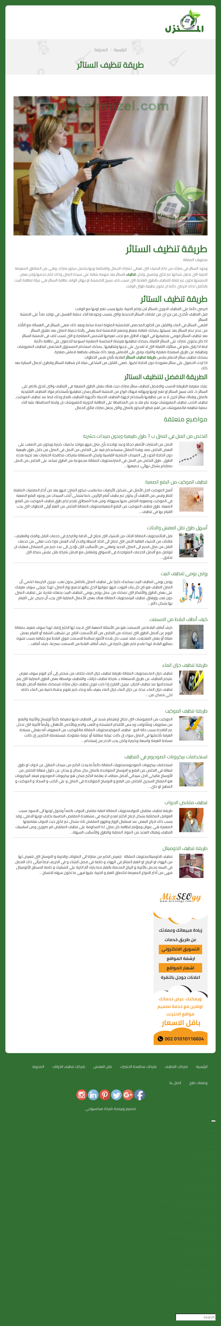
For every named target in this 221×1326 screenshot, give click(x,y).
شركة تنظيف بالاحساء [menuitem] (199, 1178)
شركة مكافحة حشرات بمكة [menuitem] (194, 1205)
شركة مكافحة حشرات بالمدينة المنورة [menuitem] (187, 1200)
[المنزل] (185, 12)
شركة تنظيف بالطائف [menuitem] (200, 1168)
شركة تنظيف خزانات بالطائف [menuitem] (195, 1292)
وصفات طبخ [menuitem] (206, 1302)
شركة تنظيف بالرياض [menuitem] (200, 1157)
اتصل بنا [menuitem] (210, 1308)
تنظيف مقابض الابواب (186, 802)
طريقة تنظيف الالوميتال (185, 848)
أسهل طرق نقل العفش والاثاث (177, 527)
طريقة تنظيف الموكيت (186, 710)
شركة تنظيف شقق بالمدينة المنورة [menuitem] (188, 1141)
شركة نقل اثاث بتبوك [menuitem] (200, 1254)
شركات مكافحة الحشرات (138, 1066)
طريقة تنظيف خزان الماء (185, 665)
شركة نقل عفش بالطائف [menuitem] (196, 1248)
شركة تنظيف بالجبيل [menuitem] (200, 1184)
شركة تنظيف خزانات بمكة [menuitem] (196, 1275)
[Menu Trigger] (213, 1121)
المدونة (101, 50)
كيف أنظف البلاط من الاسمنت (179, 619)
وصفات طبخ (198, 1082)
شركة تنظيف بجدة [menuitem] (202, 1151)
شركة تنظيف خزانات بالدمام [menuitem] (195, 1286)
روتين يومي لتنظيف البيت (184, 573)
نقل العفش (102, 1066)
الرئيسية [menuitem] (210, 1125)
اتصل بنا (175, 1082)
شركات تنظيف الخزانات (68, 1066)
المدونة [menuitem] (210, 1297)
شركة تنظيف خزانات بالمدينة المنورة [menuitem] (188, 1270)
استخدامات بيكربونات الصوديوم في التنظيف (166, 756)
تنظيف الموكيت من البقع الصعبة (176, 481)
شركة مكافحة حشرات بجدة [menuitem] (195, 1211)
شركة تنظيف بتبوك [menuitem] (201, 1173)
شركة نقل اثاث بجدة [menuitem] (200, 1238)
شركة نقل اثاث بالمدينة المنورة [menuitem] (192, 1232)
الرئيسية (120, 50)
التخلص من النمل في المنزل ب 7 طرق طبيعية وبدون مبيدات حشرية (145, 436)
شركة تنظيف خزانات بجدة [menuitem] (197, 1281)
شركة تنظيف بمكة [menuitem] (201, 1146)
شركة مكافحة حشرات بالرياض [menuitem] (193, 1216)
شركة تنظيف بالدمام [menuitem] (200, 1162)
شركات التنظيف (176, 1066)
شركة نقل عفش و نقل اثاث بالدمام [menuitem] (189, 1243)
